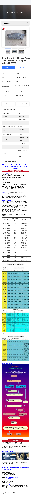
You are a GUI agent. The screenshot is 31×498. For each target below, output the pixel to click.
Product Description (23, 103)
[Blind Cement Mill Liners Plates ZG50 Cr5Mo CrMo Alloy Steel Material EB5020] (15, 37)
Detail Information (8, 103)
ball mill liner (9, 493)
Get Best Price (8, 67)
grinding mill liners (18, 493)
